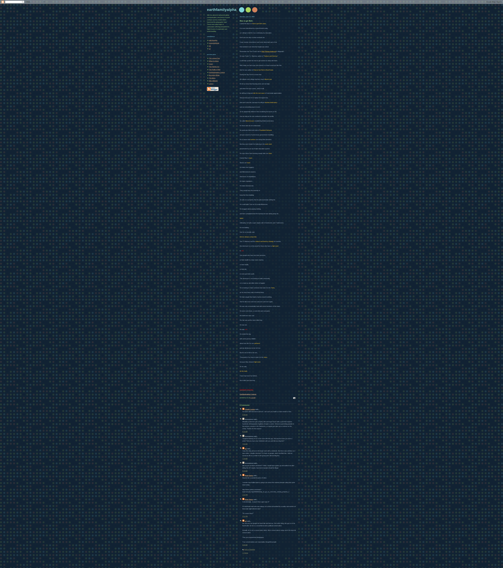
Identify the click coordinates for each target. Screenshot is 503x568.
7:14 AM (244, 458)
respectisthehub (214, 43)
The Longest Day (214, 58)
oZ (210, 49)
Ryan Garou (249, 475)
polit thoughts (213, 40)
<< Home (245, 553)
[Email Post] (294, 398)
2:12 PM (245, 516)
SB (210, 46)
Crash (211, 64)
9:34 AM (244, 545)
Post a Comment (249, 549)
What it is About (214, 61)
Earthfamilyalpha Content (217, 72)
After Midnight (213, 81)
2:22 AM (252, 397)
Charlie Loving (250, 409)
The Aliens (212, 78)
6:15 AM (244, 431)
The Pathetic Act (214, 66)
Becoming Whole (214, 75)
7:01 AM (244, 444)
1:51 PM (245, 495)
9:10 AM (244, 471)
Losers (211, 83)
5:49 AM (244, 415)
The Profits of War (214, 69)
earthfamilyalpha (221, 10)
